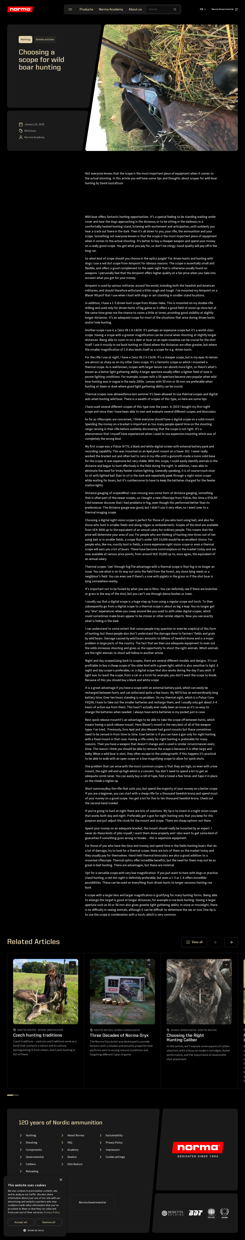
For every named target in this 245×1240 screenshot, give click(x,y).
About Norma (75, 1135)
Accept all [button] (21, 1222)
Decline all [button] (48, 1222)
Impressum (113, 1150)
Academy (72, 1150)
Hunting (31, 1135)
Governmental (35, 1157)
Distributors (75, 1164)
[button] (35, 1230)
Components (34, 1150)
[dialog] (35, 1206)
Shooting (31, 1143)
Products (86, 9)
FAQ (69, 1143)
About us (135, 9)
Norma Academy (111, 9)
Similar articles (45, 39)
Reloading (32, 1171)
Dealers (72, 1157)
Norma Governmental (223, 9)
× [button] (60, 1180)
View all (197, 942)
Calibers (31, 1164)
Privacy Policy (114, 1143)
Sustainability (114, 1135)
